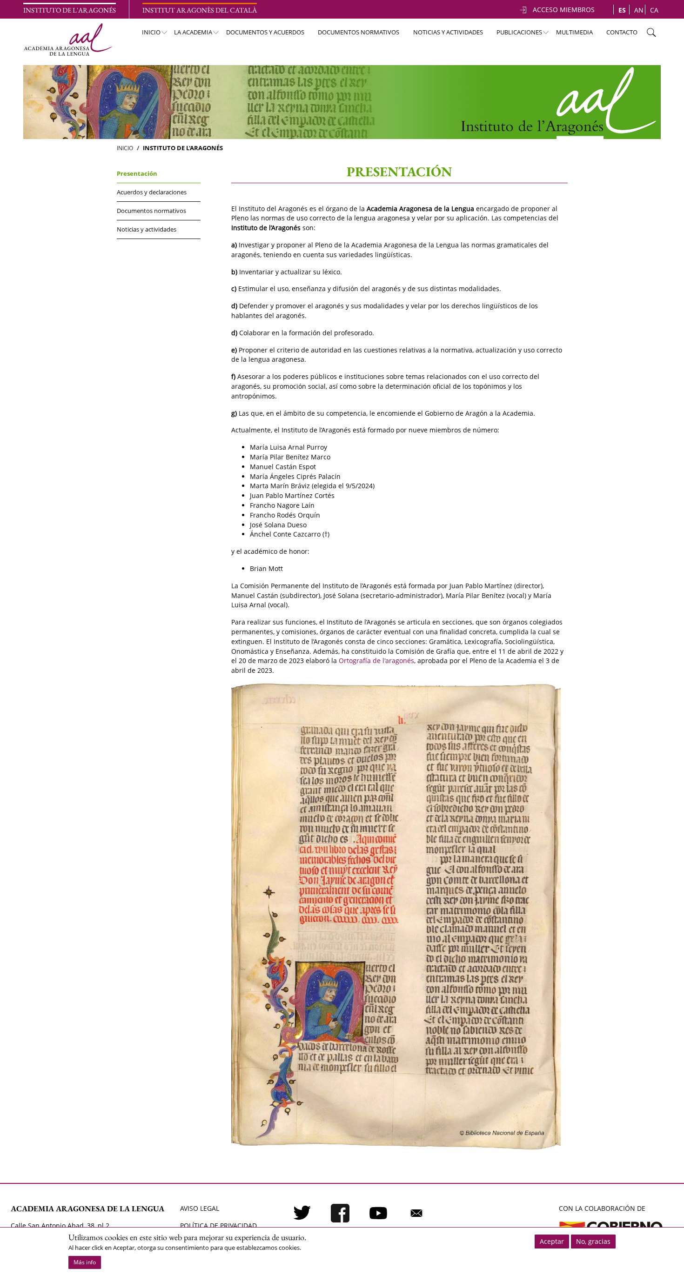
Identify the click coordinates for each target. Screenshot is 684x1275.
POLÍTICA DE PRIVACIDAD (218, 1225)
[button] (396, 916)
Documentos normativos (358, 32)
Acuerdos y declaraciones (152, 192)
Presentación (137, 173)
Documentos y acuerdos (265, 32)
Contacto (621, 32)
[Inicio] (67, 39)
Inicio (147, 34)
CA (654, 10)
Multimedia (574, 32)
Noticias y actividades (448, 32)
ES (622, 10)
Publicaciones (515, 34)
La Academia (189, 34)
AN (639, 10)
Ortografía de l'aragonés (376, 660)
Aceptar (552, 1241)
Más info (85, 1262)
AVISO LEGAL (199, 1208)
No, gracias (593, 1241)
